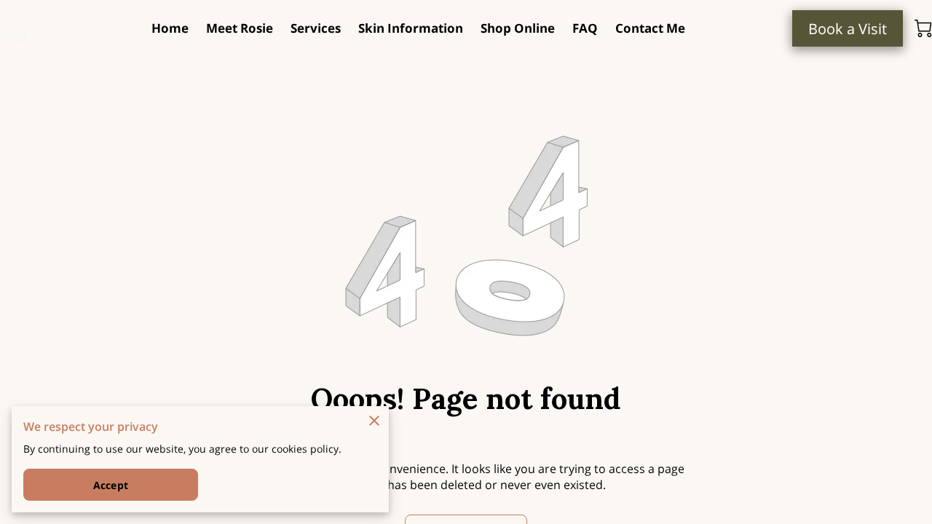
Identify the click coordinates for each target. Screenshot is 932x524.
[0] (923, 28)
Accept (110, 485)
